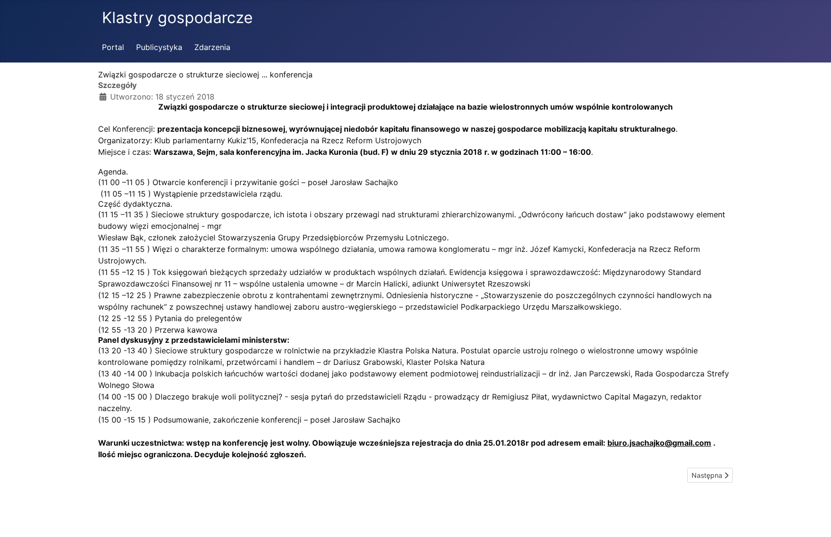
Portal (113, 47)
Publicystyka (159, 47)
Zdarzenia (212, 47)
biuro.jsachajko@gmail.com (659, 443)
